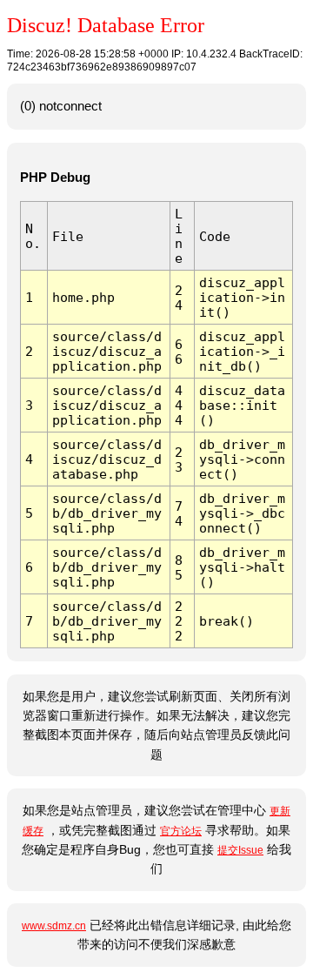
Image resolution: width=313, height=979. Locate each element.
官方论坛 (181, 831)
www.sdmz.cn (54, 926)
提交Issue (240, 850)
